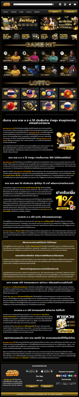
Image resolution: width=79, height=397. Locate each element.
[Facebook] (60, 4)
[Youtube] (75, 4)
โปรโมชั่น (13, 12)
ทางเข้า (21, 12)
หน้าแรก (5, 12)
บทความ (28, 12)
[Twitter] (70, 4)
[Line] (65, 4)
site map (39, 380)
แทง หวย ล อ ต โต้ (9, 379)
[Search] (53, 4)
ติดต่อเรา (37, 12)
